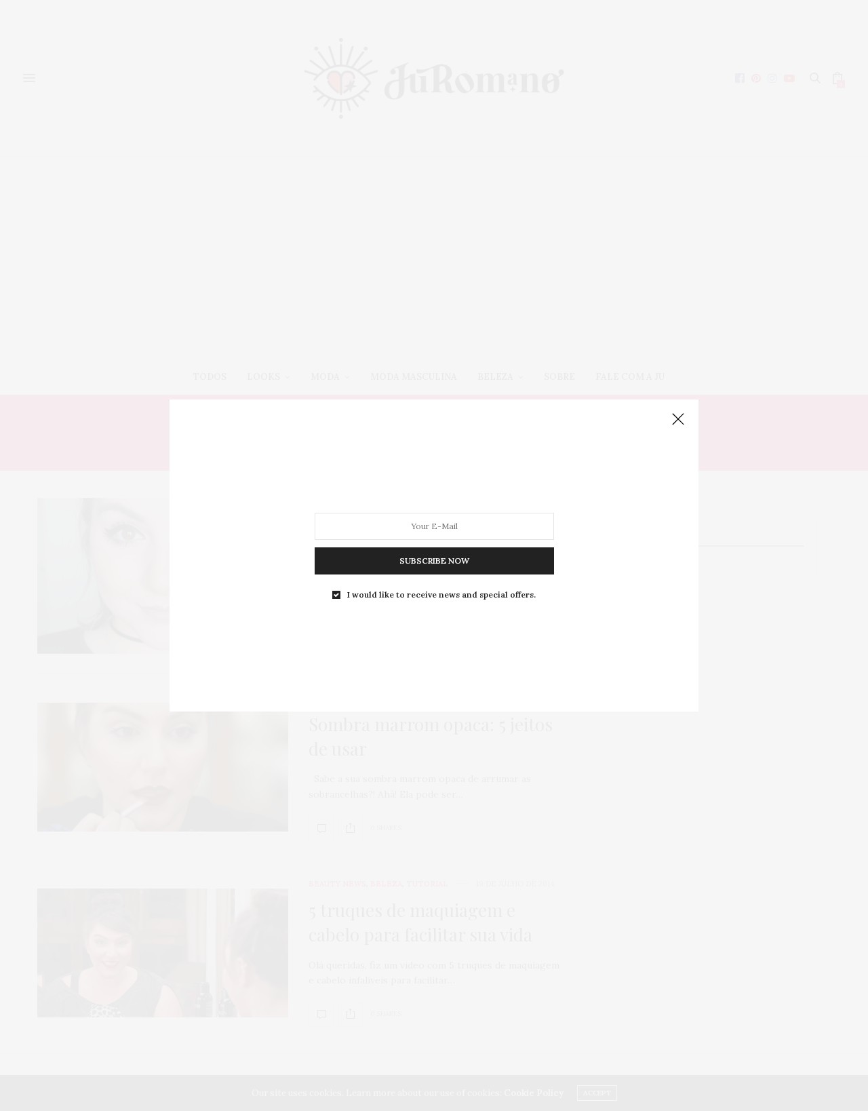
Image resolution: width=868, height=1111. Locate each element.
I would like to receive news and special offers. (441, 595)
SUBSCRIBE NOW (434, 561)
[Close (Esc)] (678, 419)
